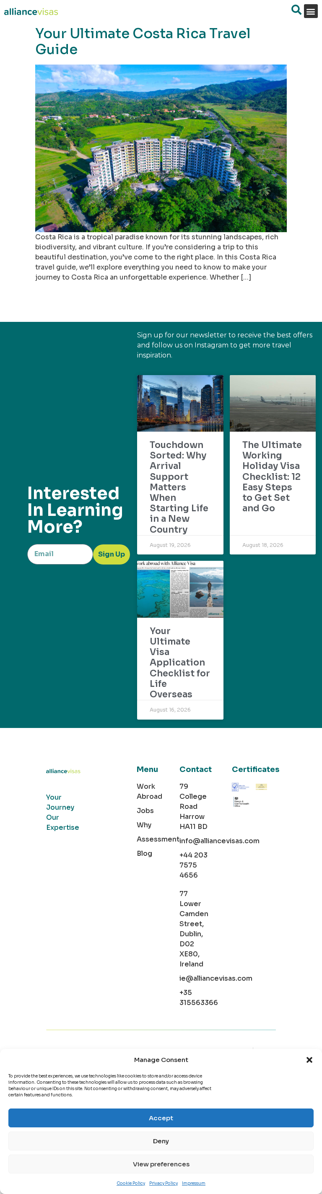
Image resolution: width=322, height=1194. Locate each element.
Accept (161, 1118)
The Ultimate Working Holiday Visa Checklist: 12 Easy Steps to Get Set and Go (272, 477)
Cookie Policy (131, 1183)
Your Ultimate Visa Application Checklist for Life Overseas (180, 663)
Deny (161, 1141)
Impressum (193, 1183)
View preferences (161, 1164)
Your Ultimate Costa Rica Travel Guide (143, 41)
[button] (309, 1060)
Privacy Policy (163, 1183)
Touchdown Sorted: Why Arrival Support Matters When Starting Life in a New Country (179, 487)
